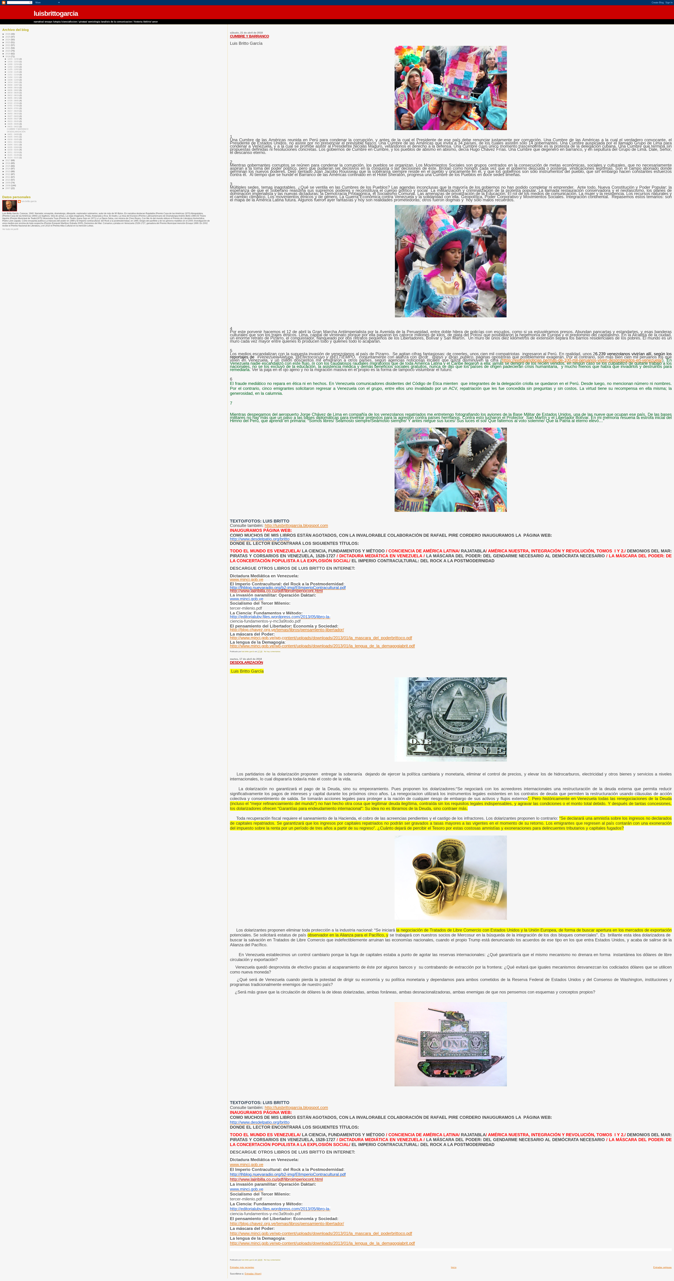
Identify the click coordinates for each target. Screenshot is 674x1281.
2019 (8, 53)
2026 (8, 34)
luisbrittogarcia (56, 13)
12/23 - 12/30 (13, 59)
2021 (8, 48)
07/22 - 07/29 (13, 103)
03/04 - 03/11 (13, 145)
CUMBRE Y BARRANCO (249, 36)
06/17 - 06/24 (13, 111)
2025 (8, 37)
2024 (8, 39)
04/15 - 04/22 (13, 127)
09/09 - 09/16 (13, 88)
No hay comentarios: (272, 651)
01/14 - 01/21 (13, 158)
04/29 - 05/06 (13, 124)
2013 (8, 171)
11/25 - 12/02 (13, 69)
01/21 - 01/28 (13, 155)
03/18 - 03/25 (13, 139)
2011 (8, 177)
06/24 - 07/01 (13, 108)
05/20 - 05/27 (13, 119)
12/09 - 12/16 (13, 64)
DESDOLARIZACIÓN (246, 662)
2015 (8, 166)
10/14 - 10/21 (13, 82)
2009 (8, 182)
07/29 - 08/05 (13, 101)
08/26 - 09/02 (13, 90)
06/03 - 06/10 (13, 114)
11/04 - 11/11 (13, 77)
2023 (8, 42)
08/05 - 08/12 (13, 98)
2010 (8, 180)
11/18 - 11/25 (13, 72)
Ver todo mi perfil (10, 229)
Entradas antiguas (662, 1267)
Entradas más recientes (242, 1267)
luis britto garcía (29, 201)
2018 (8, 56)
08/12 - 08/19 (13, 95)
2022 (8, 45)
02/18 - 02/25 (13, 150)
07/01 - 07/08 (13, 106)
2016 (8, 163)
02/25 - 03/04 (13, 147)
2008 (8, 185)
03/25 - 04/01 (13, 137)
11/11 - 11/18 (13, 75)
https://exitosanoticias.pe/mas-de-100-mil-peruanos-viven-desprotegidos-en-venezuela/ (582, 360)
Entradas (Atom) (253, 1273)
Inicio (453, 1267)
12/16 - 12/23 (13, 62)
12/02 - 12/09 (13, 67)
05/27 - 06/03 (13, 116)
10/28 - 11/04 (13, 80)
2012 (8, 174)
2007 (8, 188)
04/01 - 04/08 (13, 134)
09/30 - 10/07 (13, 85)
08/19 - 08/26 (13, 93)
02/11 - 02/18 (13, 152)
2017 (8, 160)
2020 (8, 51)
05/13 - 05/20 (13, 121)
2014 (8, 168)
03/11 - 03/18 (13, 142)
